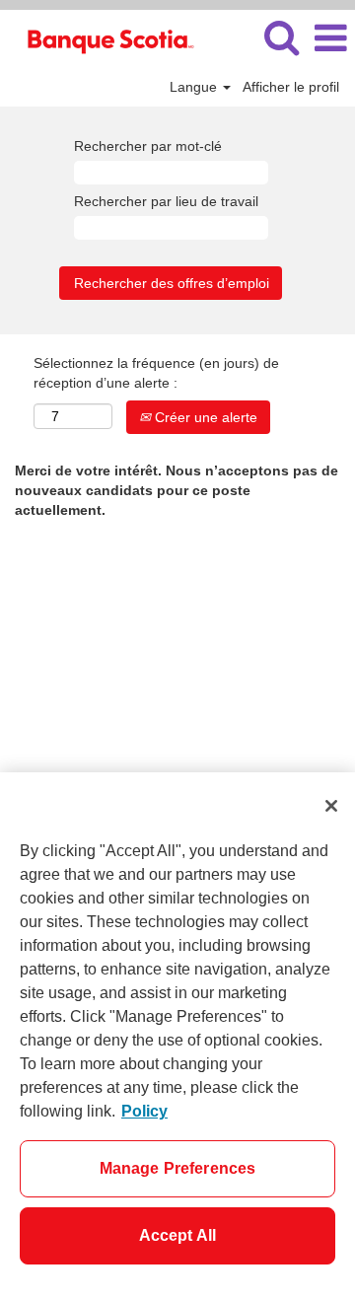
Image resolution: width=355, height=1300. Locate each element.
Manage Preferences (178, 1168)
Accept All (178, 1235)
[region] (177, 1036)
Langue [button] (195, 87)
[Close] (331, 806)
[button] (330, 38)
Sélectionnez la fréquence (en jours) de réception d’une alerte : (156, 373)
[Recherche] (281, 37)
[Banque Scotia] (102, 37)
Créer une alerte (204, 417)
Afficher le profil (291, 87)
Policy (144, 1111)
